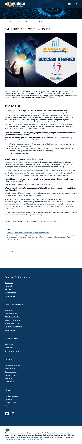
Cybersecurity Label (11, 313)
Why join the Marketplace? (13, 320)
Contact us (8, 399)
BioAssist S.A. (9, 111)
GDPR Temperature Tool (12, 317)
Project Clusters (10, 296)
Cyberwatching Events (12, 351)
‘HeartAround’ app (66, 138)
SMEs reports (9, 378)
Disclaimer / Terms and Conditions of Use (32, 439)
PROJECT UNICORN (14, 162)
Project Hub (8, 286)
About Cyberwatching (11, 396)
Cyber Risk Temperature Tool (14, 327)
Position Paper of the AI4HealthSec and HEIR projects (28, 233)
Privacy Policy (14, 439)
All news (9, 251)
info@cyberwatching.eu (51, 221)
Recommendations (10, 293)
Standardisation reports (12, 365)
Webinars (8, 289)
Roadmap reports (10, 368)
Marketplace (9, 310)
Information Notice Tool (12, 323)
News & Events (9, 344)
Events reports (9, 382)
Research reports (10, 372)
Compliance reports (11, 375)
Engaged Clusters (10, 402)
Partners (7, 406)
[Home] (16, 4)
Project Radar (9, 283)
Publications (9, 348)
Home (7, 22)
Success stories (10, 330)
